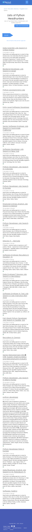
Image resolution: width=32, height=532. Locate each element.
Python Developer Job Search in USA (15, 224)
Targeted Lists (23, 9)
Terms (9, 526)
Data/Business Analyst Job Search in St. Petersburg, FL (14, 471)
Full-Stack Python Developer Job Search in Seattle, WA (15, 319)
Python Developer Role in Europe (13, 450)
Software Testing (10, 491)
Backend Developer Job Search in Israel (13, 70)
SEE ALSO (6, 35)
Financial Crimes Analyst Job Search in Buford (15, 204)
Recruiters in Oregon (11, 337)
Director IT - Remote (11, 240)
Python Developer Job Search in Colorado (15, 167)
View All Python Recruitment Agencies (16, 41)
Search (25, 528)
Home (5, 9)
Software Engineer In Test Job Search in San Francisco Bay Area (15, 295)
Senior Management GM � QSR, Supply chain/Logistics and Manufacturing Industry (15, 356)
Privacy (4, 526)
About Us (5, 529)
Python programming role (14, 90)
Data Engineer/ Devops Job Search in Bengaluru (15, 275)
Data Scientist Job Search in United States (15, 49)
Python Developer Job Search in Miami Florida (15, 378)
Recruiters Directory (13, 9)
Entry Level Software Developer (16, 107)
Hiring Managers (6, 528)
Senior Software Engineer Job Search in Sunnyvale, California (15, 128)
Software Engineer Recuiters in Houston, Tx (16, 256)
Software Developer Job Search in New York (13, 150)
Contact (11, 529)
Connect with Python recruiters (21, 25)
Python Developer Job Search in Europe (15, 187)
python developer (10, 397)
